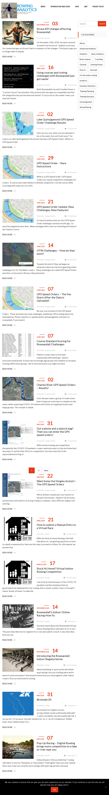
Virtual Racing (85, 107)
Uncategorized (86, 102)
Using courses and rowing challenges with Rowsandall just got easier (56, 75)
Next (46, 470)
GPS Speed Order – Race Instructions (51, 164)
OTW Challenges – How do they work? (56, 252)
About (43, 6)
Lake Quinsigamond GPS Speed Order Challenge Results (55, 121)
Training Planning (87, 91)
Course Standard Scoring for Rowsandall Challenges (54, 342)
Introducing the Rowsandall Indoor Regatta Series (53, 657)
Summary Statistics (88, 86)
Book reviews (85, 59)
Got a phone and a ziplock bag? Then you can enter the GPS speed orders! (55, 431)
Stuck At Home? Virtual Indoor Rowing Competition (55, 570)
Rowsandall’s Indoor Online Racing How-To (53, 614)
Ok (54, 789)
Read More (7, 57)
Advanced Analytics (88, 48)
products (83, 80)
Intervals (93, 70)
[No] (105, 787)
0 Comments (72, 85)
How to (83, 70)
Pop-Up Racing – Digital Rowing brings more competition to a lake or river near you (57, 746)
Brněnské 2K (44, 699)
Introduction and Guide (60, 6)
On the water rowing (88, 75)
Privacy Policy (98, 6)
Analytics (83, 54)
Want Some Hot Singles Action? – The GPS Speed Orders (57, 482)
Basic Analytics (97, 54)
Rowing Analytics (27, 8)
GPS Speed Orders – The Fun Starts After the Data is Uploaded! (54, 297)
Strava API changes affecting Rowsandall (54, 30)
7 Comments (72, 38)
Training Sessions (87, 96)
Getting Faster (96, 64)
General (83, 64)
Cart (85, 6)
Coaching (99, 59)
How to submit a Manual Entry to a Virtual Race (56, 526)
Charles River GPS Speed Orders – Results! (56, 386)
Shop (77, 6)
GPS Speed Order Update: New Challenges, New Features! (55, 208)
